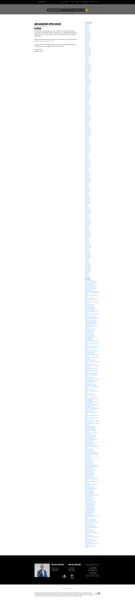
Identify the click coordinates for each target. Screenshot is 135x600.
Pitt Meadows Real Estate (90, 442)
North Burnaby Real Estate (90, 427)
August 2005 (87, 276)
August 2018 (87, 136)
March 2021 (87, 105)
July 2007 (87, 274)
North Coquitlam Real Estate (90, 428)
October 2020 (87, 109)
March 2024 (87, 63)
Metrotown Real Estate (89, 411)
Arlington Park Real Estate (90, 285)
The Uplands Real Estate (89, 512)
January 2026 (87, 35)
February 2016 (87, 175)
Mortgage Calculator (55, 569)
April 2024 (87, 62)
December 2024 (88, 51)
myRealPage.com (69, 588)
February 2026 (87, 33)
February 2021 (87, 106)
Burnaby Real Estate (89, 306)
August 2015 (87, 182)
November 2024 (88, 52)
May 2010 (87, 241)
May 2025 (87, 44)
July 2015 (87, 183)
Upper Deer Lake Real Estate (90, 520)
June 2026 (87, 28)
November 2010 (88, 234)
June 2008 (87, 260)
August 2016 (87, 167)
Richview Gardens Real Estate (90, 465)
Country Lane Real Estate (90, 335)
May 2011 (87, 228)
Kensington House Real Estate (91, 384)
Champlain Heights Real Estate (91, 316)
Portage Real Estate (88, 450)
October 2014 (87, 190)
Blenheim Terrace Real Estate (90, 288)
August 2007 (87, 272)
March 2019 (87, 126)
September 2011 (88, 224)
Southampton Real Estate (90, 486)
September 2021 (88, 97)
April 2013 (87, 206)
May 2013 (87, 205)
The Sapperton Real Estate (90, 509)
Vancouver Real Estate (89, 524)
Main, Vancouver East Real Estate (91, 404)
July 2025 (87, 41)
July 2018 (87, 137)
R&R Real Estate (88, 458)
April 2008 (87, 263)
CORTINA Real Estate (89, 334)
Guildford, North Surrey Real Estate (91, 373)
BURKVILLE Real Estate (89, 297)
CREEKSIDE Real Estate (90, 337)
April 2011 (87, 229)
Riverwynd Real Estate (89, 469)
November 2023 (88, 68)
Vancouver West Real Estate (90, 531)
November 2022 (88, 82)
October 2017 (87, 149)
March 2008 (87, 264)
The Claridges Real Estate (90, 503)
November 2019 (88, 117)
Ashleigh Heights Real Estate (90, 287)
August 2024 (87, 56)
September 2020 (88, 110)
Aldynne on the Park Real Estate (91, 281)
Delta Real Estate (88, 338)
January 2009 (87, 255)
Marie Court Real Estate (89, 407)
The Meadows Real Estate (90, 507)
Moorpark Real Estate (89, 422)
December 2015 (88, 178)
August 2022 (87, 85)
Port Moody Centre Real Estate (91, 445)
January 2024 (87, 66)
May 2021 (87, 102)
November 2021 (88, 94)
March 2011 (87, 230)
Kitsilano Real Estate (89, 393)
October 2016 (87, 164)
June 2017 (87, 155)
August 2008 (87, 257)
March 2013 (87, 207)
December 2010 (88, 233)
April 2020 (87, 113)
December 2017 (88, 147)
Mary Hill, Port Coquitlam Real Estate (92, 408)
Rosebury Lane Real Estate (90, 470)
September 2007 (88, 271)
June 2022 (87, 87)
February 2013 (87, 209)
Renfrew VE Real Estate (89, 459)
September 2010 (88, 237)
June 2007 (87, 275)
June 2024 (87, 59)
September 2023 (88, 71)
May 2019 (87, 124)
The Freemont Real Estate (90, 504)
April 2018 (87, 141)
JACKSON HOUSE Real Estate (91, 381)
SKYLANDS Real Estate (89, 474)
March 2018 (87, 143)
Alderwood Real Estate (89, 280)
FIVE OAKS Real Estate (89, 353)
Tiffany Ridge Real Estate (89, 515)
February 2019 (87, 128)
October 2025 (87, 37)
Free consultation (71, 570)
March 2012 (87, 218)
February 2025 (87, 48)
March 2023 (87, 78)
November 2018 (88, 132)
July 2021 (87, 99)
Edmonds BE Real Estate (89, 351)
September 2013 (88, 202)
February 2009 (87, 253)
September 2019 (88, 120)
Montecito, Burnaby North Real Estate (92, 420)
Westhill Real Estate (89, 535)
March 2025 (87, 47)
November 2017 (88, 148)
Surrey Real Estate (88, 496)
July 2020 (87, 112)
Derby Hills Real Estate (89, 339)
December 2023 (88, 67)
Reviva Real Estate (88, 461)
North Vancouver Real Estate (90, 435)
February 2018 (87, 144)
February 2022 (87, 93)
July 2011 (87, 226)
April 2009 (87, 251)
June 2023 (87, 74)
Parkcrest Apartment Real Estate (91, 439)
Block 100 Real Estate (89, 289)
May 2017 (87, 156)
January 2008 (87, 267)
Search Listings (54, 570)
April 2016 (87, 172)
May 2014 (87, 195)
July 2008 (87, 259)
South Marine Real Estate (90, 477)
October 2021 (87, 95)
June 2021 (87, 101)
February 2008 (87, 265)
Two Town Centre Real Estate (90, 519)
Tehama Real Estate (89, 499)
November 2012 (88, 210)
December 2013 (88, 199)
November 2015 (88, 179)
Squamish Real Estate (89, 492)
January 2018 (87, 145)
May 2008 (87, 261)
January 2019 (87, 129)
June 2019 (87, 122)
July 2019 (87, 121)
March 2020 (87, 114)
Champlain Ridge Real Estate (90, 320)
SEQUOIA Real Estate (89, 472)
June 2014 (87, 194)
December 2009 (88, 244)
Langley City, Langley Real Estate (91, 401)
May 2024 (87, 60)
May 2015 (87, 186)
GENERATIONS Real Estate (90, 364)
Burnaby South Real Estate (90, 307)
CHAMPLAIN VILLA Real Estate (91, 322)
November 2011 (88, 221)
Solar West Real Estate (89, 476)
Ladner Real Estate (88, 400)
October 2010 (87, 236)
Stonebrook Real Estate (89, 493)
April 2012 (87, 217)
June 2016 (87, 170)
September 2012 (88, 213)
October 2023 (87, 70)
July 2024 (87, 58)
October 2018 (87, 133)
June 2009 (87, 249)
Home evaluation (71, 569)
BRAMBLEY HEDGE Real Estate (91, 291)
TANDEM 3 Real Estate (89, 497)
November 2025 (88, 36)
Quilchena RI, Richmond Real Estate (92, 457)
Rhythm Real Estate (88, 462)
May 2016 (87, 171)
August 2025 (87, 40)
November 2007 (88, 268)
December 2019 (88, 116)
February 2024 (87, 64)
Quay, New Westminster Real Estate (92, 453)
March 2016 (87, 174)
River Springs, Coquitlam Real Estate (92, 466)
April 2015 (87, 187)
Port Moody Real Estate (89, 449)
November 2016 (88, 163)
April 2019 (87, 125)
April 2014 (87, 197)
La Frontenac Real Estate (89, 399)
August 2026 (87, 25)
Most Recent (87, 24)
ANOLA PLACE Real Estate (90, 283)
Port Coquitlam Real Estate (90, 443)
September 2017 (88, 151)
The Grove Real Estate (89, 505)
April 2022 (87, 90)
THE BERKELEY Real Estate (90, 501)
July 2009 (87, 248)
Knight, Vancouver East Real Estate (91, 397)
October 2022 (87, 83)
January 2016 (87, 176)
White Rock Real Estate (89, 539)
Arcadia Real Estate (88, 284)
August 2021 (87, 98)
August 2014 (87, 191)
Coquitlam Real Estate (89, 333)
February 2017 (87, 160)
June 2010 (87, 240)
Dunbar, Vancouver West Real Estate (92, 346)
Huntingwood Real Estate (90, 380)
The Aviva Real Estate (89, 500)
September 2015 (88, 180)
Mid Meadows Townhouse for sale (46, 41)
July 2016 (87, 168)
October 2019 (87, 118)
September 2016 (88, 166)
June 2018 (87, 139)
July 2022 (87, 86)
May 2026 (87, 29)
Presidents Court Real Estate (90, 451)
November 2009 (88, 245)
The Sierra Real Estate (89, 511)
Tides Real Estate (88, 513)
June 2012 (87, 214)
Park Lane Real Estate (89, 438)
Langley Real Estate (89, 403)
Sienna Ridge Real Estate (90, 473)
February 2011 (87, 232)
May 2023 (87, 75)
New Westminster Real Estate (90, 426)
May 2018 (87, 140)
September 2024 (88, 55)
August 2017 (87, 152)
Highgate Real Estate (89, 377)
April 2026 (87, 31)
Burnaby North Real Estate (90, 304)
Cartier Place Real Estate (89, 308)
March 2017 (87, 159)
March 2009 (87, 252)
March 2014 (87, 198)
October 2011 (87, 222)
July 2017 (87, 153)
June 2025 (87, 43)
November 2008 (88, 256)
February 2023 (87, 79)
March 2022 (87, 91)
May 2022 (87, 89)
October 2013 (87, 201)
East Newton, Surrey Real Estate (91, 350)
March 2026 (87, 32)
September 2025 (88, 39)
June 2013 (87, 203)
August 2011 (87, 225)
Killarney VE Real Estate (89, 389)
